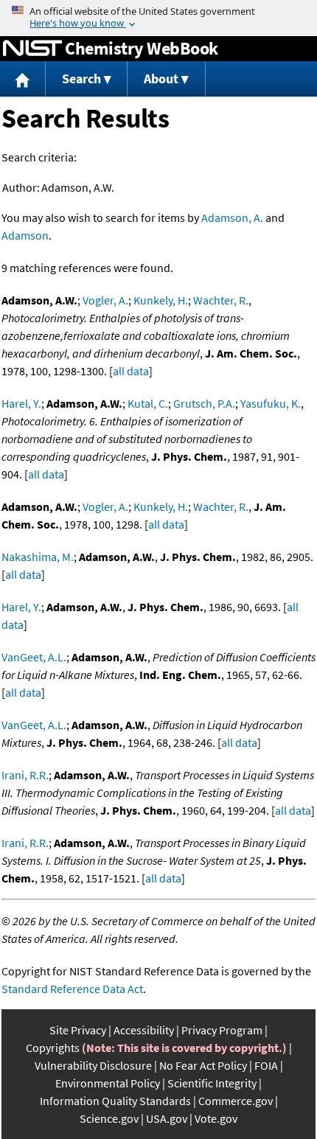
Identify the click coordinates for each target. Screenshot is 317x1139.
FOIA (266, 1065)
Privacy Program (221, 1030)
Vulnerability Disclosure (93, 1065)
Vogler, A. (105, 300)
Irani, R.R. (25, 774)
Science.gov (109, 1118)
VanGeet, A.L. (33, 656)
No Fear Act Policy (203, 1065)
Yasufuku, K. (270, 403)
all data (131, 370)
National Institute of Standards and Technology (32, 48)
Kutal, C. (148, 403)
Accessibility (144, 1030)
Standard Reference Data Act (72, 988)
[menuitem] (23, 79)
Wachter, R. (220, 300)
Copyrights (53, 1047)
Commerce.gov (235, 1100)
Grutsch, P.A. (204, 403)
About (161, 78)
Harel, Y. (21, 403)
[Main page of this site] (23, 79)
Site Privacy (77, 1030)
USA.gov (166, 1118)
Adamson (25, 235)
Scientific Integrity (212, 1083)
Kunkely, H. (160, 300)
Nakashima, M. (37, 556)
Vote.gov (216, 1118)
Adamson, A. (232, 217)
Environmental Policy (107, 1083)
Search (81, 78)
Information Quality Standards (115, 1100)
